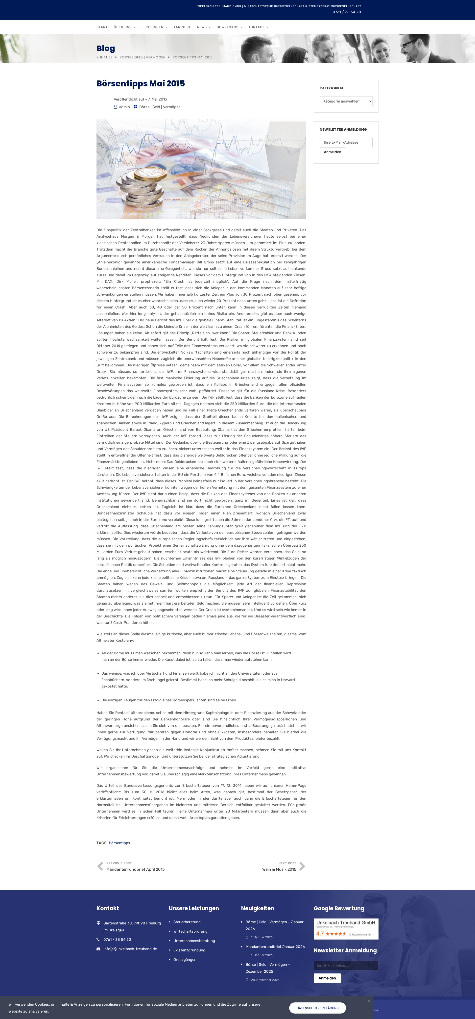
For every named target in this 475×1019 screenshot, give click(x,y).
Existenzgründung (189, 950)
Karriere (182, 27)
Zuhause (104, 57)
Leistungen (153, 27)
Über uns (123, 27)
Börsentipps (119, 843)
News (202, 27)
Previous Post (135, 867)
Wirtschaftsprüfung (190, 931)
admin (124, 107)
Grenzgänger (184, 959)
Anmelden (332, 152)
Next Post (279, 867)
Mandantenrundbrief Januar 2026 (275, 946)
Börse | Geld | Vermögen (143, 57)
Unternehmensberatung (194, 941)
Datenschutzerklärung (318, 1008)
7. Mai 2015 (157, 99)
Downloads (227, 27)
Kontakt (256, 27)
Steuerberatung (187, 922)
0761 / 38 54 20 (347, 12)
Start (102, 27)
